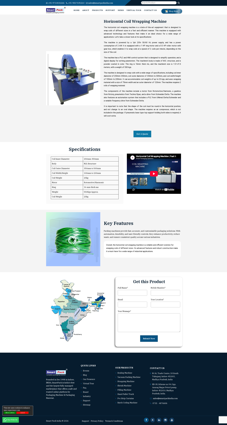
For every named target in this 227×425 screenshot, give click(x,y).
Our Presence (89, 379)
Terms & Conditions (114, 421)
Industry (87, 396)
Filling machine (124, 390)
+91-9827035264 (76, 3)
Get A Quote (142, 134)
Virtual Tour (134, 10)
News (121, 10)
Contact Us (150, 10)
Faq (84, 388)
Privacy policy (25, 410)
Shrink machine (124, 385)
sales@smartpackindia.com (100, 3)
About (85, 10)
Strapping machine (126, 381)
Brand (85, 392)
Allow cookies (9, 413)
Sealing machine (125, 373)
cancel (22, 413)
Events (86, 371)
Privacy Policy (97, 421)
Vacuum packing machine (129, 377)
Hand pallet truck (126, 394)
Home (76, 10)
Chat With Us (12, 420)
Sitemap (86, 405)
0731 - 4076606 (160, 403)
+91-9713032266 (56, 3)
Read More (59, 398)
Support (110, 10)
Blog (85, 375)
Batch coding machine (127, 402)
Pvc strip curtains (126, 398)
